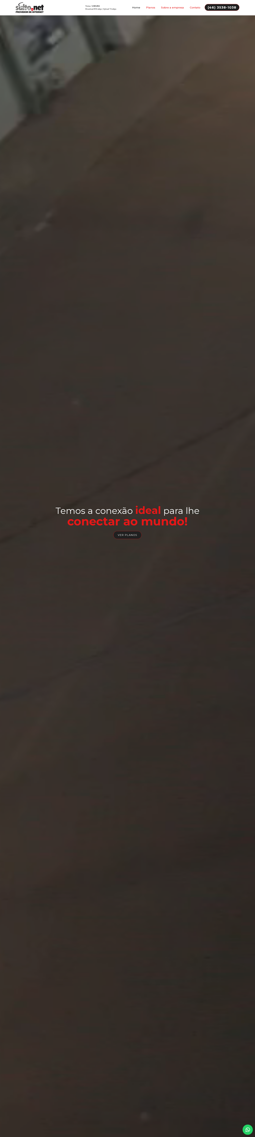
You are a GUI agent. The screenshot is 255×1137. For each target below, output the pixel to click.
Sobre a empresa (172, 7)
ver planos (127, 534)
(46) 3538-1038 (222, 7)
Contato (195, 7)
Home (136, 7)
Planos (150, 7)
